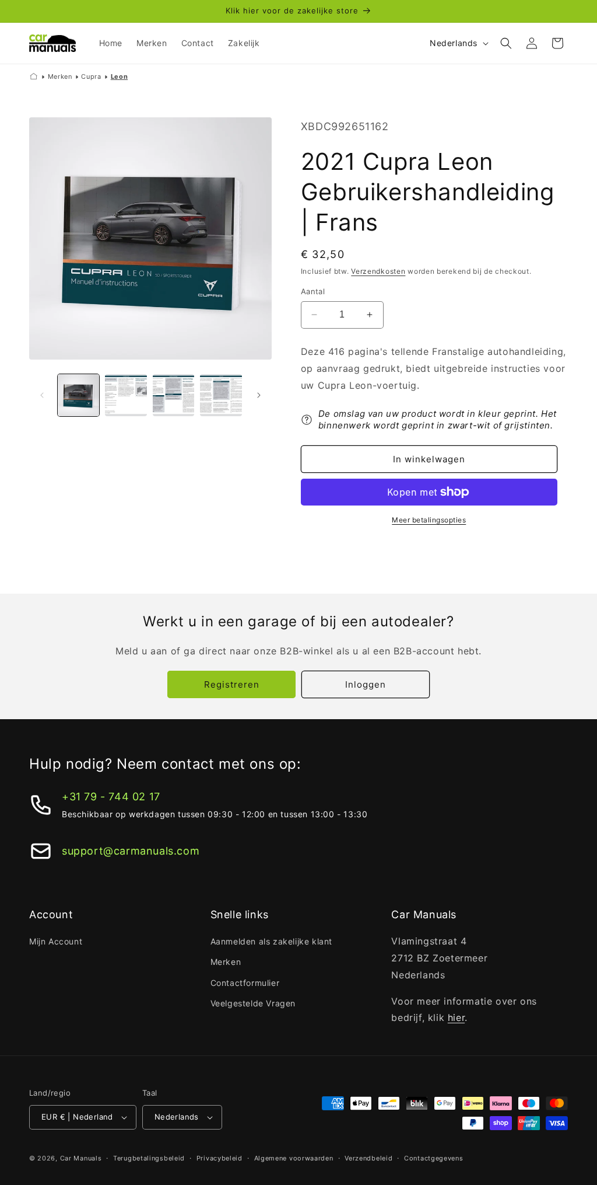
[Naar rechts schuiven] (259, 395)
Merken (60, 76)
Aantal (313, 291)
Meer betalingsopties (429, 519)
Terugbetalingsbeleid (149, 1158)
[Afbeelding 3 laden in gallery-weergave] (173, 395)
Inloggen (365, 684)
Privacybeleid (219, 1158)
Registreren (231, 684)
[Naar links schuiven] (42, 395)
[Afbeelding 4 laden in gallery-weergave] (220, 395)
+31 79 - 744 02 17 (111, 796)
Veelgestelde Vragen (253, 1003)
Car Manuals (81, 1158)
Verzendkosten (378, 271)
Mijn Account (55, 941)
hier (456, 1017)
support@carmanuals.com (130, 851)
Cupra (91, 76)
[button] (506, 43)
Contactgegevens (433, 1158)
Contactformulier (245, 983)
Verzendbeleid (368, 1158)
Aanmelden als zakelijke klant (271, 941)
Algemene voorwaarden (293, 1158)
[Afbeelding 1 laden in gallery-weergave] (78, 395)
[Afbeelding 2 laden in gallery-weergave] (125, 395)
